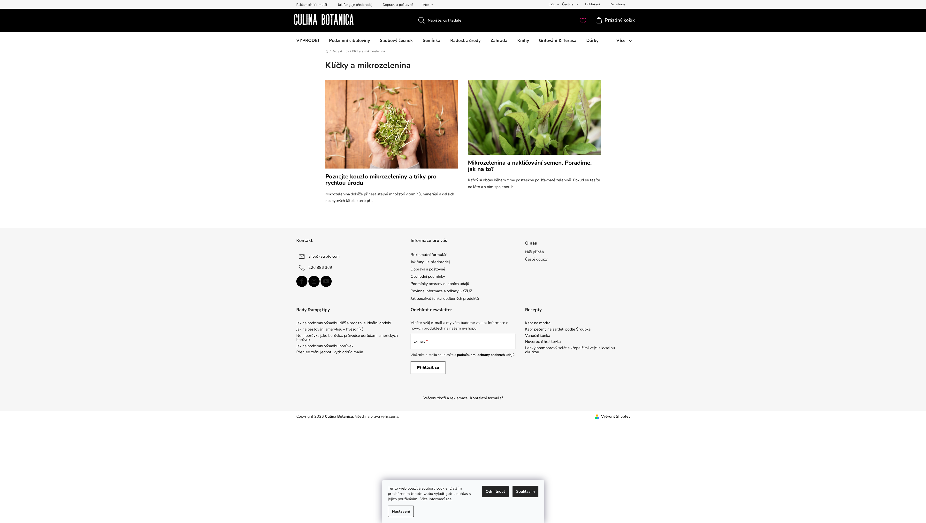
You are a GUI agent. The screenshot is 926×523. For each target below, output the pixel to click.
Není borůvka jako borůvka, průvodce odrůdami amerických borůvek (347, 338)
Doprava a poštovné (398, 4)
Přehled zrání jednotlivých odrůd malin (329, 352)
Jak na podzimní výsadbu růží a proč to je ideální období (343, 323)
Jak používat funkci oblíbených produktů (445, 298)
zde (449, 499)
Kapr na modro (538, 323)
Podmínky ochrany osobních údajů (440, 283)
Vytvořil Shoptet (615, 416)
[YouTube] (326, 281)
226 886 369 (320, 267)
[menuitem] (307, 40)
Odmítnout (495, 491)
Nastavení (401, 511)
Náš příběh (534, 252)
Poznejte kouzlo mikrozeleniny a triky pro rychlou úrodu (380, 180)
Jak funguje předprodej (355, 4)
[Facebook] (301, 281)
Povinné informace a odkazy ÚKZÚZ (441, 291)
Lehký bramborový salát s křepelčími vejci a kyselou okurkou (570, 350)
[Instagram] (314, 281)
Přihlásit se (428, 367)
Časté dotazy (536, 259)
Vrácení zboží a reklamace (445, 398)
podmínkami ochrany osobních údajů (485, 355)
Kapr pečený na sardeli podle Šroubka (557, 329)
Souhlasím (525, 491)
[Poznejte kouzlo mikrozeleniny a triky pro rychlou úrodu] (391, 126)
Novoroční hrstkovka (543, 342)
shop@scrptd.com (324, 256)
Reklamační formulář (311, 4)
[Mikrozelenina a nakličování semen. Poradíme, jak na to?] (534, 120)
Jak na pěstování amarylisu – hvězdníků (330, 329)
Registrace (617, 4)
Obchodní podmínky (428, 276)
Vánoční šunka (537, 336)
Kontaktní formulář (486, 398)
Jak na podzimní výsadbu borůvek (324, 346)
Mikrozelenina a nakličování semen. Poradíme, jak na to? (530, 166)
